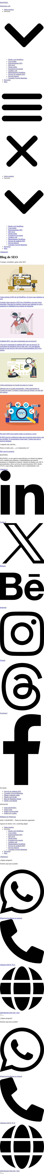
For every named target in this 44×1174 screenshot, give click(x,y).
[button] (22, 129)
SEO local (11, 65)
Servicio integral (13, 76)
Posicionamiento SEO (15, 63)
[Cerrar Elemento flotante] (3, 1173)
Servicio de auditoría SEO (16, 74)
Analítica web (12, 71)
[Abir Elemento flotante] (1, 1015)
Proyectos (7, 80)
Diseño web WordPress (15, 59)
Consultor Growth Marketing (17, 78)
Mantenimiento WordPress (16, 72)
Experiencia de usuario (15, 69)
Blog (5, 82)
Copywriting (12, 61)
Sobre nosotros (9, 9)
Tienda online (12, 67)
